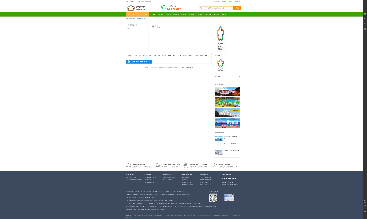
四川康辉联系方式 (214, 215)
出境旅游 (139, 18)
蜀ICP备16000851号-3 (180, 206)
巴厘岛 (196, 56)
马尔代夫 (185, 56)
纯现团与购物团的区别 (205, 177)
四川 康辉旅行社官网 (138, 215)
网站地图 (173, 191)
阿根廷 (144, 18)
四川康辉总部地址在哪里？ (170, 177)
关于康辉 (167, 191)
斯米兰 (164, 56)
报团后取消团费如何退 (205, 179)
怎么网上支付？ (149, 179)
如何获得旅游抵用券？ (187, 184)
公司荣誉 (143, 191)
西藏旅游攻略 (205, 215)
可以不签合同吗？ (167, 179)
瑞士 (136, 56)
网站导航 (237, 1)
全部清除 (239, 76)
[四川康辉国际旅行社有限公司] (142, 8)
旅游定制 (217, 1)
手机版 (230, 1)
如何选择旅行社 (204, 182)
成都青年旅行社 (148, 215)
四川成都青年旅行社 (196, 215)
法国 (140, 56)
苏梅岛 (169, 56)
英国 (206, 56)
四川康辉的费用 (185, 177)
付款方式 (137, 191)
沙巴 (179, 56)
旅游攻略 (179, 191)
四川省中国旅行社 (158, 215)
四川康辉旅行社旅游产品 (132, 177)
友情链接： (129, 215)
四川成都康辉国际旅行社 (170, 215)
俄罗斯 (201, 56)
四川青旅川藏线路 (235, 215)
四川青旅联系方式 (225, 215)
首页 (134, 18)
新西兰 (150, 56)
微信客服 (224, 1)
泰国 (159, 56)
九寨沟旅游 (187, 215)
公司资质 (149, 191)
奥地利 (145, 56)
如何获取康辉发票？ (150, 182)
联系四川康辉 (129, 191)
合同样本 (161, 191)
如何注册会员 (203, 184)
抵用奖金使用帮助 (186, 182)
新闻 (183, 191)
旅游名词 (155, 191)
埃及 (155, 56)
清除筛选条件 (189, 67)
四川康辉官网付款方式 (150, 177)
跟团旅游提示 (184, 179)
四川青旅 (128, 217)
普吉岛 (175, 56)
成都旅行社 (180, 215)
